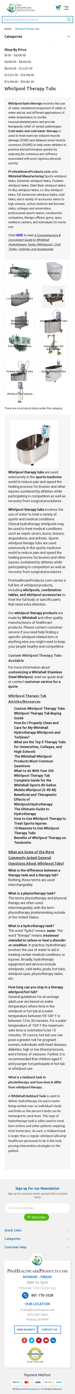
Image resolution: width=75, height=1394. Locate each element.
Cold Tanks (54, 273)
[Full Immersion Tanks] (20, 338)
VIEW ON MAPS (26, 1329)
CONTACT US (49, 1329)
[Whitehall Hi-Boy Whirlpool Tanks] (20, 313)
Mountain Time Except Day (37, 1288)
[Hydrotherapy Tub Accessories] (54, 338)
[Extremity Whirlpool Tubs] (54, 313)
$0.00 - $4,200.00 (15, 55)
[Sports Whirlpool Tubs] (54, 363)
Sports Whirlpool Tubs (53, 371)
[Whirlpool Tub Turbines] (20, 385)
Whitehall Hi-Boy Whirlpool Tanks (20, 322)
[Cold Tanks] (54, 265)
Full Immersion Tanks (19, 346)
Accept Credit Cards (35, 1362)
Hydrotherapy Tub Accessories (53, 347)
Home (7, 28)
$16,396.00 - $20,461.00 (19, 81)
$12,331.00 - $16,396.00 (19, 75)
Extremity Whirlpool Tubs (53, 320)
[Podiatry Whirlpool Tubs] (20, 363)
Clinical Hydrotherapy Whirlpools (20, 274)
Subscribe (38, 1217)
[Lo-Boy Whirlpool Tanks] (20, 290)
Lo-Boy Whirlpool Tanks (20, 298)
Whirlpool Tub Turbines (19, 393)
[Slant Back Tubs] (54, 290)
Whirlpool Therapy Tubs (27, 29)
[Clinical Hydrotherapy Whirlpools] (20, 265)
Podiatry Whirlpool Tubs (20, 371)
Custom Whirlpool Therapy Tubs (39, 708)
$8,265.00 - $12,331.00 (18, 68)
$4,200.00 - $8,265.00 (17, 62)
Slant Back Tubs (53, 298)
